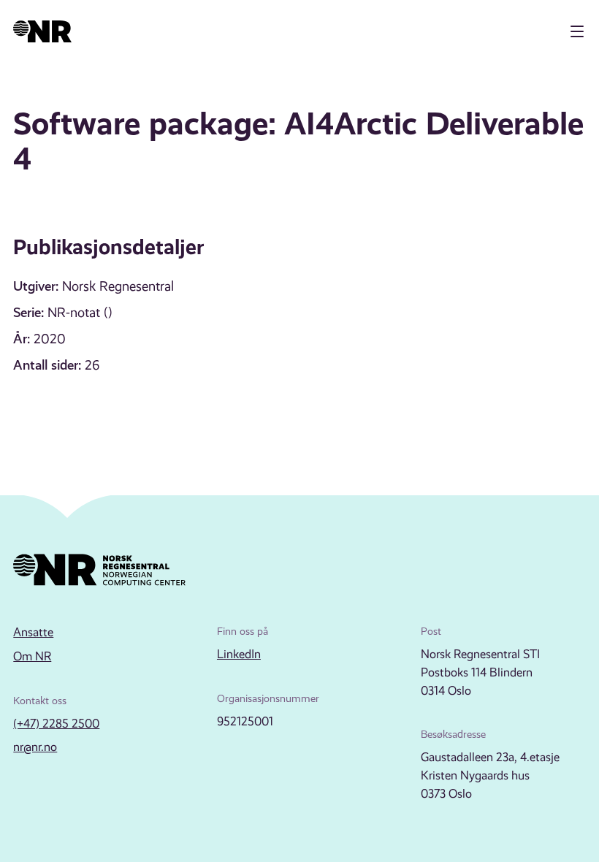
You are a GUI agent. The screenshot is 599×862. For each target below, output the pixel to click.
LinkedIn (239, 654)
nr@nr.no (35, 747)
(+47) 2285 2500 (56, 724)
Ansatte (33, 632)
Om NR (32, 656)
